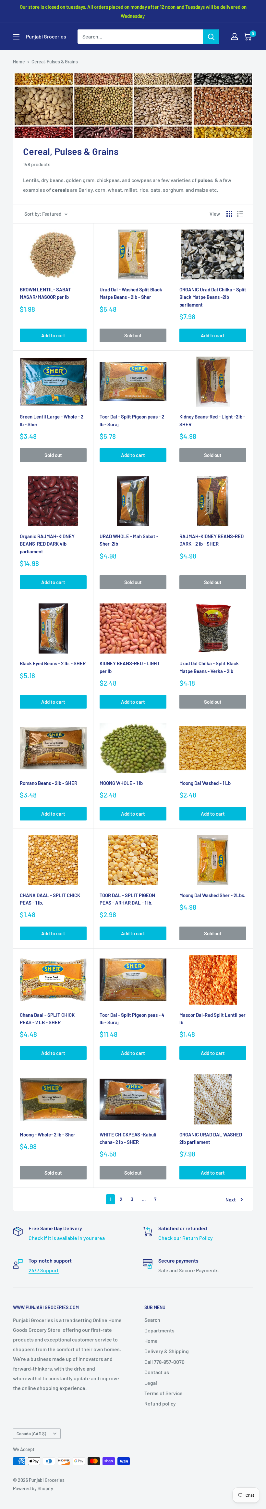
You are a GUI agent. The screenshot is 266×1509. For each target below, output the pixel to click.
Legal (150, 1383)
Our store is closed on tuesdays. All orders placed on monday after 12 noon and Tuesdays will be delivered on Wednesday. (133, 11)
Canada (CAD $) (31, 1433)
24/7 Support (44, 1270)
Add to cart (53, 335)
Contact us (156, 1372)
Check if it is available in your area (67, 1238)
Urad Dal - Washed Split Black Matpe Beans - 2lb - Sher (131, 293)
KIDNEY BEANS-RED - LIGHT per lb (130, 667)
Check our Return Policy (185, 1238)
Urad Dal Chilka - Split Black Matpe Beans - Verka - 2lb (209, 667)
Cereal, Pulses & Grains (54, 61)
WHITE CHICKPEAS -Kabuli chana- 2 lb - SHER (128, 1138)
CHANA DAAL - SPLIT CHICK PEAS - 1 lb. (50, 899)
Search (152, 1320)
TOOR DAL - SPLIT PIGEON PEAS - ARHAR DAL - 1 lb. (127, 899)
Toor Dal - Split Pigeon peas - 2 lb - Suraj (132, 420)
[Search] (211, 36)
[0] (248, 36)
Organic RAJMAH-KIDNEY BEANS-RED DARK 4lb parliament (47, 543)
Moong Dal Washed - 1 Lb (205, 783)
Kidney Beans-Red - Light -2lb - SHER (212, 420)
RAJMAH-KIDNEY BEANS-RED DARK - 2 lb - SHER (211, 540)
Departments (159, 1330)
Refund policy (160, 1403)
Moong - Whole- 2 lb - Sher (47, 1134)
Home (19, 61)
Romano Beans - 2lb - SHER (48, 783)
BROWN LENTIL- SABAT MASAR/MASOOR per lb (45, 293)
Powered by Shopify (33, 1488)
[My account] (234, 36)
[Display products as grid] (229, 214)
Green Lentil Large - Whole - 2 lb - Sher (51, 420)
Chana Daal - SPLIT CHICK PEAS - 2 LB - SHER (47, 1018)
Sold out (133, 335)
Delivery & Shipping (166, 1351)
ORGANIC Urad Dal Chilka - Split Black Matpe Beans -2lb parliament (212, 297)
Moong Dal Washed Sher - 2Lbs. (212, 895)
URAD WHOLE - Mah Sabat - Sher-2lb (129, 540)
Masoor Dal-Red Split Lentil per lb (212, 1018)
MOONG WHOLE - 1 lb (121, 783)
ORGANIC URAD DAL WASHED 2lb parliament (210, 1138)
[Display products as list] (240, 214)
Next (230, 1199)
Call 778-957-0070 (164, 1362)
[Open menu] (16, 36)
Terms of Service (163, 1393)
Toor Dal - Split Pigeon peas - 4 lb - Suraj (132, 1018)
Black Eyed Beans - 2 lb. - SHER (53, 663)
